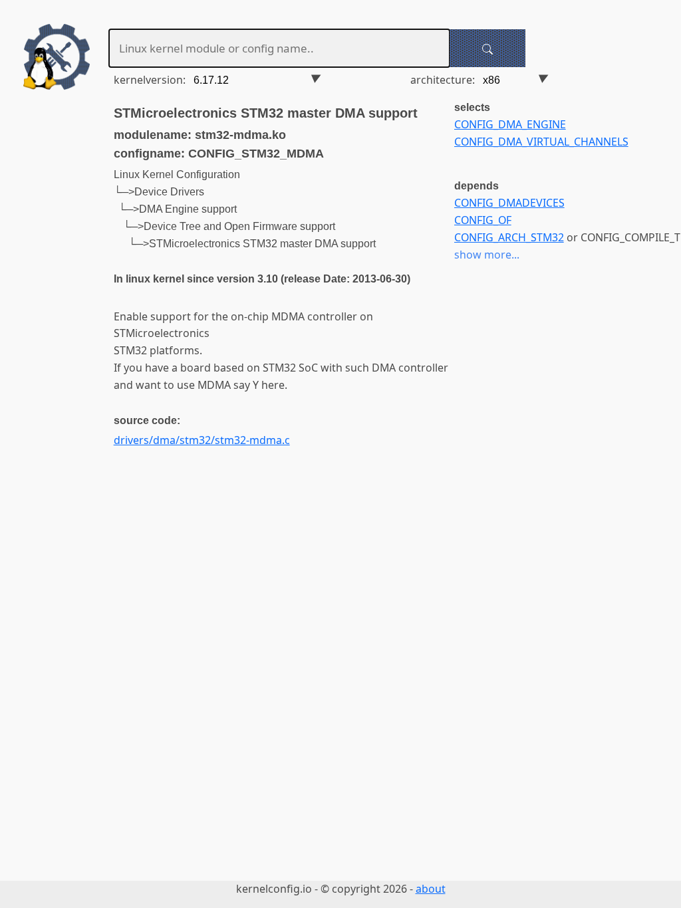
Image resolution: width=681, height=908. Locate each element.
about (431, 888)
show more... (486, 254)
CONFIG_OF (482, 220)
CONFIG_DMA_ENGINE (510, 124)
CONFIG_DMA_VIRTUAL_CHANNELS (541, 141)
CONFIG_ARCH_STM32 (509, 237)
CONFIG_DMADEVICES (509, 202)
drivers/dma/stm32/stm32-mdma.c (202, 440)
